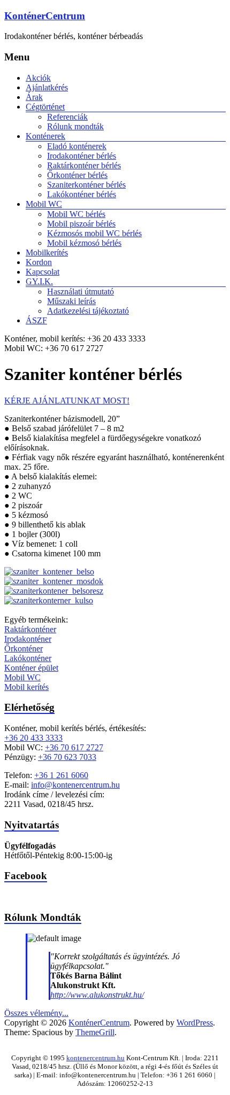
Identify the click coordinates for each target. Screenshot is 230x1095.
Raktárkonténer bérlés (84, 165)
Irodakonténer (27, 638)
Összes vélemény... (36, 1013)
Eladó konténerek (76, 146)
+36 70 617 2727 (74, 747)
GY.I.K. (39, 281)
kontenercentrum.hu (95, 1058)
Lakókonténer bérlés (81, 194)
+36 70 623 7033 (67, 757)
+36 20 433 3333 (33, 737)
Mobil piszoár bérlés (81, 223)
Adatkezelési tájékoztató (88, 310)
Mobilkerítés (47, 252)
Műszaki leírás (71, 301)
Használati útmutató (80, 291)
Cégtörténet (45, 106)
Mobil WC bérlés (76, 214)
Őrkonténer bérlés (77, 175)
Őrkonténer (23, 648)
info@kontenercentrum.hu (75, 784)
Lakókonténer (27, 658)
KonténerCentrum (44, 15)
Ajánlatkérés (47, 87)
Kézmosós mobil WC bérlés (94, 233)
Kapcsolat (42, 271)
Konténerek (45, 136)
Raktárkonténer (30, 629)
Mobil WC (44, 203)
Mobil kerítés (26, 687)
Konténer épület (31, 667)
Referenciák (67, 116)
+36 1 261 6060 (61, 775)
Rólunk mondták (75, 126)
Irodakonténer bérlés (81, 155)
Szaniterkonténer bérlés (86, 184)
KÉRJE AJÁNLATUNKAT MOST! (66, 400)
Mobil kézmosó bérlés (84, 242)
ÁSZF (36, 320)
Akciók (38, 77)
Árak (34, 97)
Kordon (39, 262)
